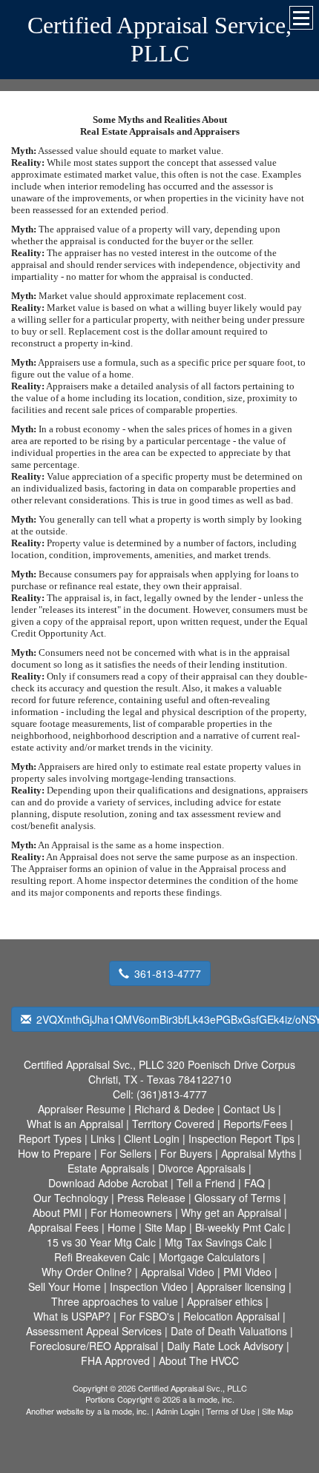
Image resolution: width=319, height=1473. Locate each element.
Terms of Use (230, 1411)
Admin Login (178, 1411)
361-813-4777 (167, 973)
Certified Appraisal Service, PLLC (159, 39)
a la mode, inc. (123, 1411)
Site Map (277, 1411)
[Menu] (301, 18)
